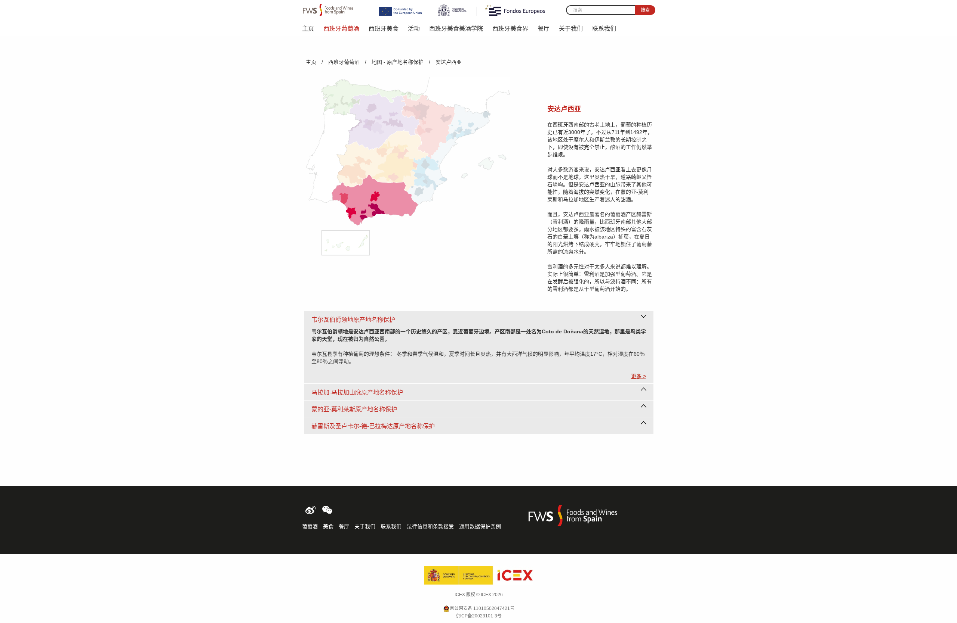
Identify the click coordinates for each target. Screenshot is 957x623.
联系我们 (604, 28)
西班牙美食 (384, 28)
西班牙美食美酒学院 (456, 28)
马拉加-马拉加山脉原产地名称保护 (357, 392)
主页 (308, 28)
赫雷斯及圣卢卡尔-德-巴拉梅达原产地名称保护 (373, 426)
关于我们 (571, 28)
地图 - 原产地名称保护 (398, 62)
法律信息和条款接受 (430, 526)
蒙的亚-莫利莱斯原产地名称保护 (354, 409)
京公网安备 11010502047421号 (482, 608)
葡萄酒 (310, 526)
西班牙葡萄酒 (341, 28)
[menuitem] (312, 28)
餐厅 (544, 28)
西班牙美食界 (510, 28)
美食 (328, 526)
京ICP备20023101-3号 (479, 616)
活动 (414, 28)
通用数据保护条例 (480, 526)
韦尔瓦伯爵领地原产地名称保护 (353, 320)
